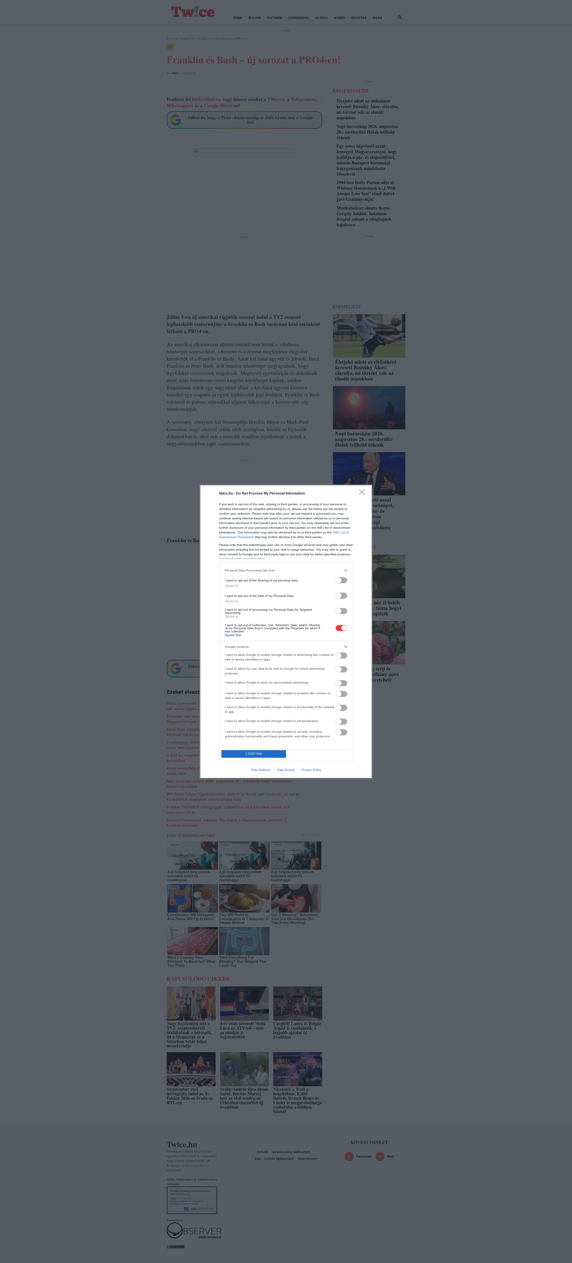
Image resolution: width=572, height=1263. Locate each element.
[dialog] (286, 631)
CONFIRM (254, 753)
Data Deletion (260, 770)
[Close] (363, 493)
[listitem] (286, 570)
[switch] (341, 580)
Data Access (286, 770)
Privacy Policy (311, 770)
